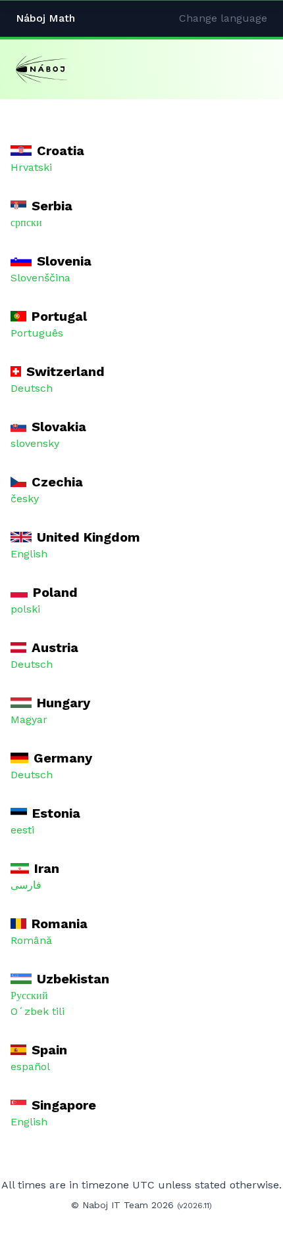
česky (25, 498)
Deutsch (32, 388)
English (29, 554)
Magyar (29, 719)
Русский (29, 995)
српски (26, 222)
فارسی (26, 885)
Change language (223, 18)
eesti (22, 830)
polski (25, 609)
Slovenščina (40, 277)
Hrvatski (31, 167)
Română (31, 940)
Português (37, 333)
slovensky (35, 443)
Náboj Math (45, 18)
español (30, 1066)
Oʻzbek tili (37, 1011)
